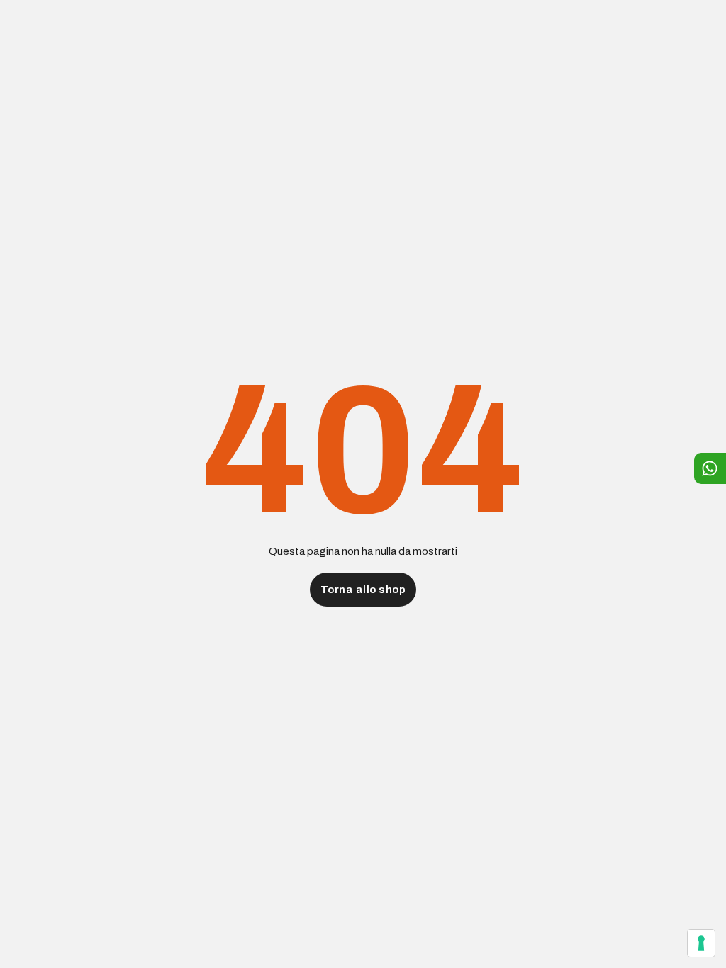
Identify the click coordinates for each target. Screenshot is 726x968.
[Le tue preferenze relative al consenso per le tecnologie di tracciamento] (701, 943)
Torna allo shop (363, 589)
